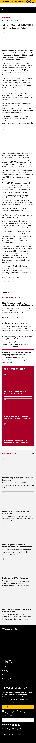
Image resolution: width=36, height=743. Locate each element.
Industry (7, 287)
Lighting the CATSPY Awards (15, 323)
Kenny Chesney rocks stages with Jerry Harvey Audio (17, 338)
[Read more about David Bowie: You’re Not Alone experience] (18, 500)
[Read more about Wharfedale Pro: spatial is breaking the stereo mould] (18, 431)
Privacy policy (21, 734)
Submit (18, 720)
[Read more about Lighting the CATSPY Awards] (18, 567)
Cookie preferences (8, 739)
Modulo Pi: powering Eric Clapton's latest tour (15, 392)
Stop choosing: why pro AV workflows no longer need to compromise (17, 417)
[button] (32, 10)
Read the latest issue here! (12, 1)
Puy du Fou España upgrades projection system (17, 353)
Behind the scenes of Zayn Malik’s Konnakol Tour (17, 610)
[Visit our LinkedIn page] (27, 1)
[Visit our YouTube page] (33, 1)
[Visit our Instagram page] (30, 1)
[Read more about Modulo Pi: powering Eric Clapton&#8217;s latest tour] (18, 467)
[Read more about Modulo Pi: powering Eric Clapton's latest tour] (18, 381)
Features (5, 675)
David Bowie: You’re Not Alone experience (15, 512)
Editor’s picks (7, 679)
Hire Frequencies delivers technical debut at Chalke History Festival (17, 304)
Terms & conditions (8, 734)
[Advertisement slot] (18, 5)
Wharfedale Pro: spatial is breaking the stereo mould (16, 442)
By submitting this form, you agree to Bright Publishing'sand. (19, 713)
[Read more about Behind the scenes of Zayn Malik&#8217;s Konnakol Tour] (18, 598)
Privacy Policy (21, 713)
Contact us (6, 667)
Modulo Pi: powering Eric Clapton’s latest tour (17, 479)
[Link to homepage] (6, 10)
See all (31, 453)
